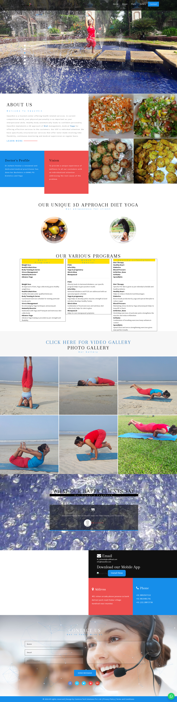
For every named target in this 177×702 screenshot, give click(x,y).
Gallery (143, 4)
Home (115, 4)
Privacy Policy (109, 699)
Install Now (117, 572)
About (125, 4)
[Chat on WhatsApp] (171, 696)
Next (143, 522)
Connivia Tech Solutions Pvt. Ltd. (88, 699)
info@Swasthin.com (104, 562)
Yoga (72, 126)
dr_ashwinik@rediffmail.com (107, 559)
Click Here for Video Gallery (88, 342)
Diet (46, 126)
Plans (133, 4)
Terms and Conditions (125, 699)
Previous (45, 522)
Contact (153, 4)
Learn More (15, 141)
